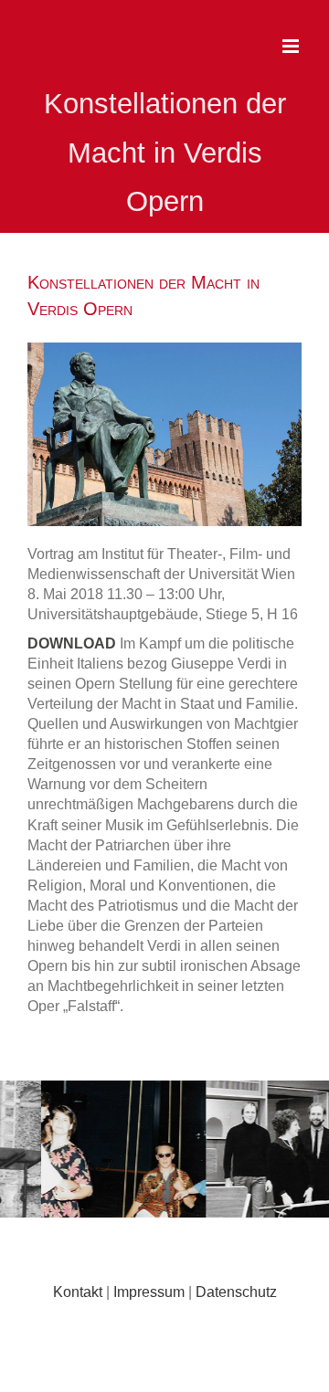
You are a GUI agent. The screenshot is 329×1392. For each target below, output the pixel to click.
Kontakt (77, 1292)
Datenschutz (236, 1292)
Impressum (149, 1292)
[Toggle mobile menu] (292, 46)
